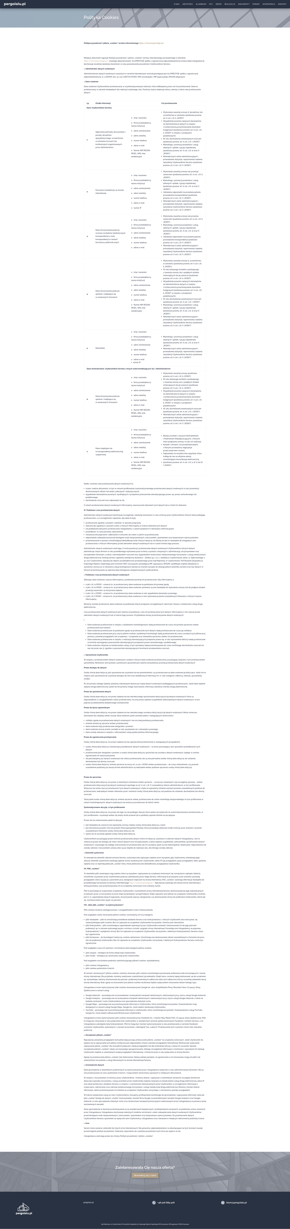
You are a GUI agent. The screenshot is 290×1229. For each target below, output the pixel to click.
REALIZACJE (230, 4)
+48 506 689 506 (166, 1202)
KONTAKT (282, 4)
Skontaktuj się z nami (145, 1175)
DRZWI (219, 4)
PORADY (256, 4)
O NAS (176, 4)
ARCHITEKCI (187, 4)
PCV (211, 4)
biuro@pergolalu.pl (236, 1202)
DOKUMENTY (244, 4)
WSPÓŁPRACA (269, 4)
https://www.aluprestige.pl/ (96, 61)
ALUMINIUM (201, 4)
